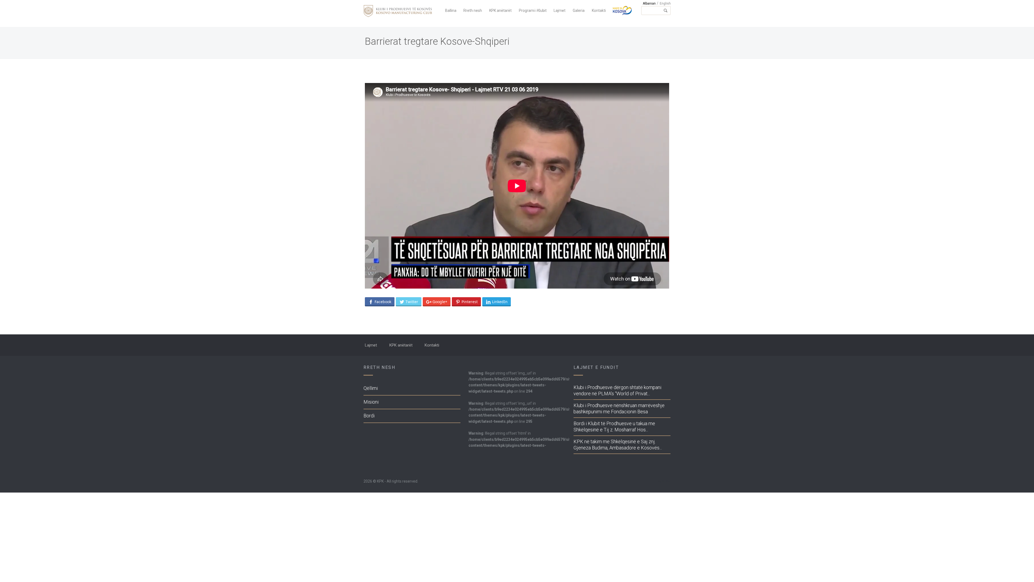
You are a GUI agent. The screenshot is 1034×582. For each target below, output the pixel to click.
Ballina (450, 10)
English (665, 3)
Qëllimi (371, 388)
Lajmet (559, 10)
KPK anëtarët (500, 10)
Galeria (579, 10)
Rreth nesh (472, 10)
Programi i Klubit (533, 10)
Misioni (371, 402)
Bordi (369, 415)
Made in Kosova (622, 10)
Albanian (649, 3)
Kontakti (599, 10)
